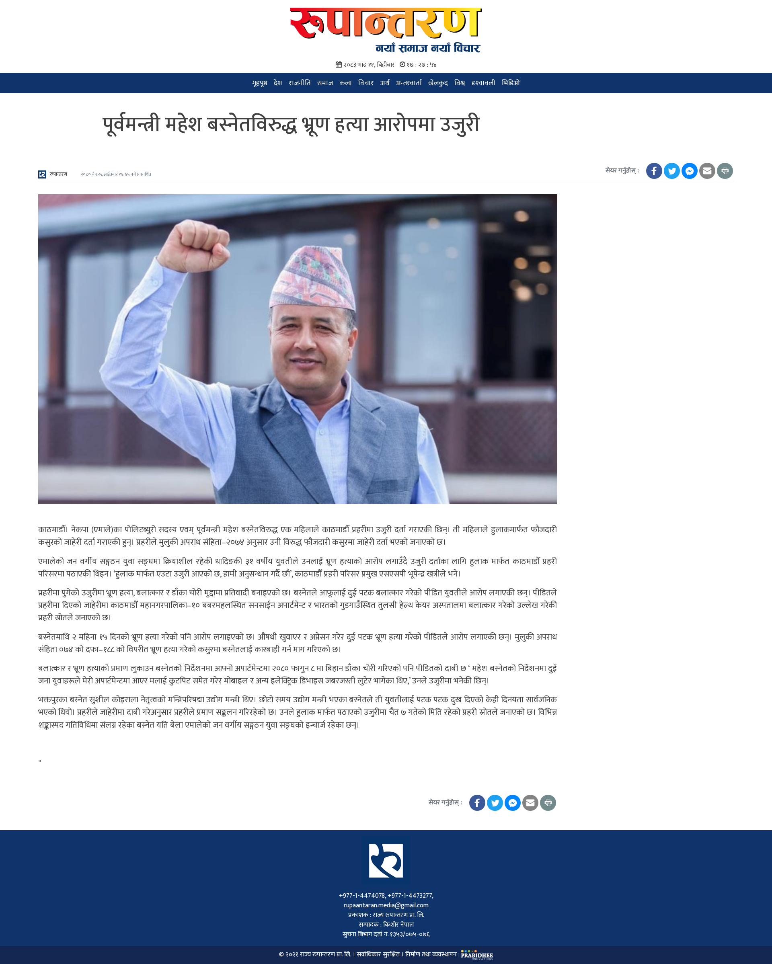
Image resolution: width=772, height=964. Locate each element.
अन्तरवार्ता (409, 83)
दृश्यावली (483, 83)
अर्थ (385, 83)
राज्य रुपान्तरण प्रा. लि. (325, 954)
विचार (366, 83)
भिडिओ (511, 83)
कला (345, 83)
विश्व (459, 83)
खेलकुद (438, 83)
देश (278, 83)
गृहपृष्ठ (259, 83)
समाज (325, 83)
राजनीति (300, 83)
